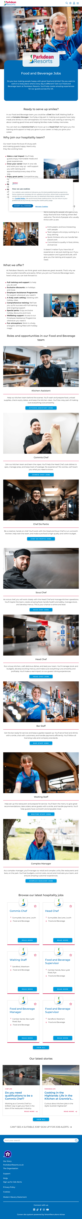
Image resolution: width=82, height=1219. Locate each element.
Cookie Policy (20, 198)
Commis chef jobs (41, 475)
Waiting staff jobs (41, 814)
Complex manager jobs (41, 881)
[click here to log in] (74, 3)
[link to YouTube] (47, 1210)
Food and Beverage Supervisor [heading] (57, 961)
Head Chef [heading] (52, 910)
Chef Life (8, 1089)
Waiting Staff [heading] (18, 959)
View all (41, 1047)
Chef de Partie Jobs (41, 539)
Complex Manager (20, 117)
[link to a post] (21, 1075)
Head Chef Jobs (41, 676)
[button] (67, 3)
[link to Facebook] (41, 1210)
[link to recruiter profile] (23, 906)
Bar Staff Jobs (41, 743)
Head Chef (54, 127)
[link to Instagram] (43, 1210)
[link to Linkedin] (34, 1210)
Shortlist (35, 906)
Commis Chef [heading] (18, 910)
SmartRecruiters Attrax (55, 1214)
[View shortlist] (70, 3)
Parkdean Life (50, 1089)
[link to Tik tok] (37, 1210)
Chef (49, 115)
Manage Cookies (41, 206)
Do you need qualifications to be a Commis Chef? (19, 1095)
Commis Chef (28, 127)
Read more (27, 940)
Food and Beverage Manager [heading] (22, 1010)
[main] (41, 195)
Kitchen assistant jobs (41, 408)
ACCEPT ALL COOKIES (22, 206)
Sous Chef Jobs (41, 610)
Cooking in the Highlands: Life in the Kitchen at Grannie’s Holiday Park (58, 1095)
